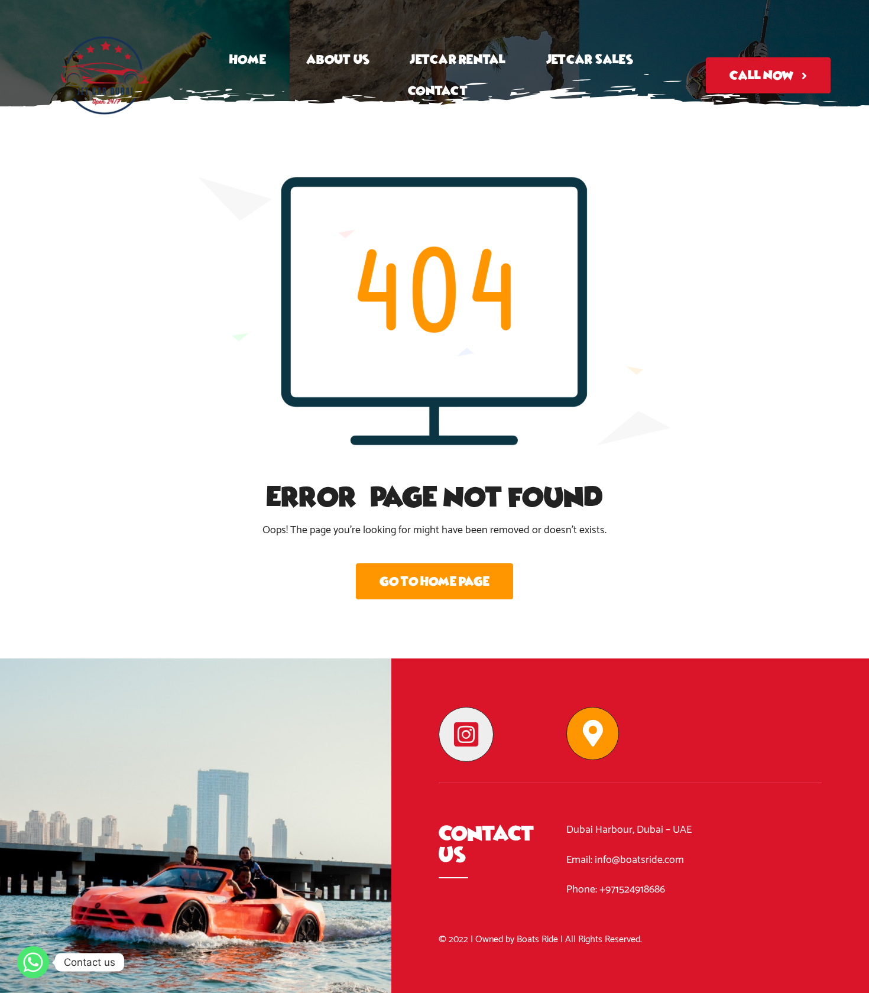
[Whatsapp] (33, 962)
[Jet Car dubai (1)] (104, 14)
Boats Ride (537, 939)
